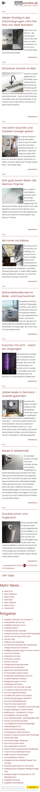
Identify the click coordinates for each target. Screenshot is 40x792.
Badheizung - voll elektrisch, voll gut (19, 712)
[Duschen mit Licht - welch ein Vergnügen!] (9, 363)
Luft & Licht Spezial (11, 653)
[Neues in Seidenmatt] (12, 462)
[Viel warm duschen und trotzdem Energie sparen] (10, 146)
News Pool (8, 591)
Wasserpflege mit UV (12, 726)
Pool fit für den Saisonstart (15, 704)
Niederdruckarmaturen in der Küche (19, 766)
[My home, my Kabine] (12, 255)
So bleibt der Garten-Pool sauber (18, 695)
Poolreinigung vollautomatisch (17, 732)
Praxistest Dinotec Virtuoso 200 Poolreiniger (22, 633)
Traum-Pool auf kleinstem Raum (17, 752)
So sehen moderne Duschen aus (17, 690)
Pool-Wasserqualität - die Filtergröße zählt (21, 718)
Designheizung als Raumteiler (16, 664)
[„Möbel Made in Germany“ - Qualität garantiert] (12, 408)
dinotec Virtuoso (11, 661)
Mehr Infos (35, 790)
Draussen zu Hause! (12, 659)
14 (22, 565)
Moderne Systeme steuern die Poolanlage (21, 735)
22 (3, 568)
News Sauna (9, 597)
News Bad (8, 599)
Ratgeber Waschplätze (13, 783)
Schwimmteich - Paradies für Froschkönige (21, 707)
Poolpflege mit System (13, 684)
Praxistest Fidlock (11, 628)
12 (18, 565)
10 (15, 565)
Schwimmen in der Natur (14, 667)
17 (28, 565)
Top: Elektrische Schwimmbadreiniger (19, 723)
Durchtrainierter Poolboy (14, 757)
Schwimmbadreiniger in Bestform (18, 698)
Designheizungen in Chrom (15, 681)
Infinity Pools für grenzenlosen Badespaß (21, 749)
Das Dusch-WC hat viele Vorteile (17, 687)
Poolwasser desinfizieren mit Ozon (18, 676)
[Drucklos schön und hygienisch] (11, 532)
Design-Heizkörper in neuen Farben (18, 709)
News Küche (9, 605)
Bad (3, 11)
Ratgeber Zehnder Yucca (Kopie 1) (18, 619)
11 (17, 565)
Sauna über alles (11, 737)
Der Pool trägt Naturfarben (15, 692)
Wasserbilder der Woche (14, 622)
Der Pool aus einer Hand (14, 743)
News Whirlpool (10, 594)
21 (36, 565)
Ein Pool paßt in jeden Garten (16, 673)
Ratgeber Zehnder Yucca (14, 625)
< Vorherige (6, 565)
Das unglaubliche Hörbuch (15, 746)
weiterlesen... (33, 57)
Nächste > (11, 568)
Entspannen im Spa (12, 656)
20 (34, 565)
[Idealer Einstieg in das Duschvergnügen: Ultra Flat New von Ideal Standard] (12, 39)
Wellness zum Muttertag (14, 642)
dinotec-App (9, 639)
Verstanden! (33, 787)
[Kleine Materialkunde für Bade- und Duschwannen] (10, 310)
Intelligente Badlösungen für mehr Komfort (21, 650)
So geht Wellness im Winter (15, 678)
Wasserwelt (9, 608)
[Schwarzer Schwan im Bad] (12, 82)
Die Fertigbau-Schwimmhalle (16, 715)
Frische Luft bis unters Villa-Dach (17, 636)
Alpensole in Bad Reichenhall (16, 670)
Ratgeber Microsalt (12, 780)
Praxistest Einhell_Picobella (15, 631)
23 (5, 568)
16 (26, 565)
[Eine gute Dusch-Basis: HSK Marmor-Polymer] (12, 196)
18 (30, 565)
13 (20, 565)
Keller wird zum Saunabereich (16, 754)
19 (32, 565)
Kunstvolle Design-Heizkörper (16, 740)
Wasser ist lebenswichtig (14, 729)
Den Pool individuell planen (15, 701)
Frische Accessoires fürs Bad (16, 721)
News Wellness (10, 602)
